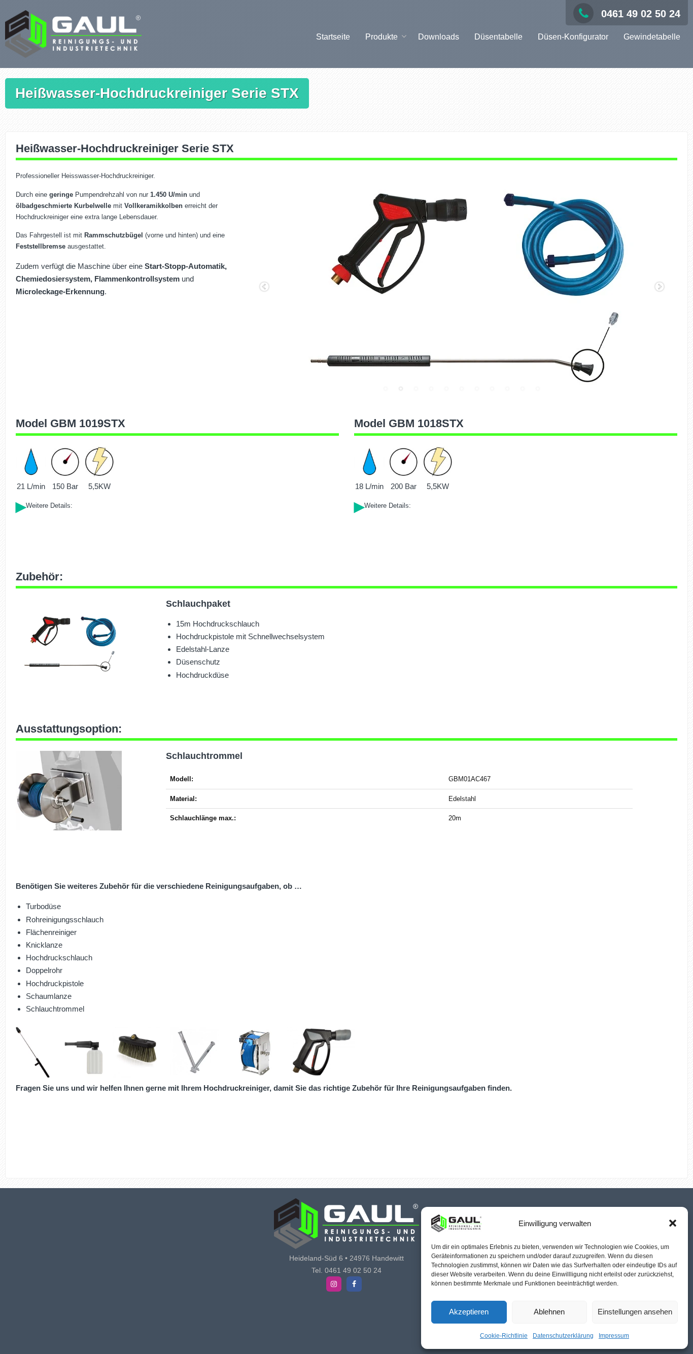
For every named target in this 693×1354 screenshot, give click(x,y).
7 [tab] (477, 389)
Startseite (333, 36)
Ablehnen (549, 1311)
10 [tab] (522, 389)
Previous (264, 287)
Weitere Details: (49, 505)
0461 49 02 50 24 (640, 13)
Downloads (438, 36)
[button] (673, 1223)
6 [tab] (462, 389)
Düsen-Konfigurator (573, 36)
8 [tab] (492, 389)
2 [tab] (401, 389)
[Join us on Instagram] (333, 1284)
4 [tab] (431, 389)
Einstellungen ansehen (635, 1311)
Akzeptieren (469, 1311)
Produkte (381, 36)
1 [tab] (385, 389)
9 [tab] (507, 389)
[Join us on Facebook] (354, 1284)
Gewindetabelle (651, 36)
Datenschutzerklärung (563, 1335)
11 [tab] (538, 389)
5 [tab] (446, 389)
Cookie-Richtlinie (504, 1335)
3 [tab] (416, 389)
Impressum (614, 1335)
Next (659, 287)
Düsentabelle (498, 36)
